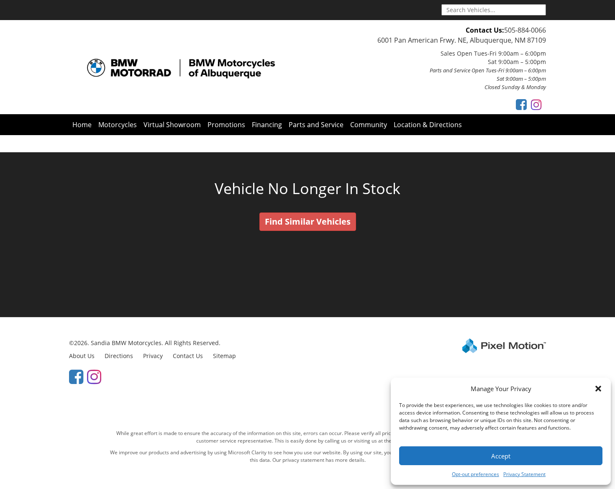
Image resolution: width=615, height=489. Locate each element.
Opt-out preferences (475, 474)
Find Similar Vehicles (308, 221)
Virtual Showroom (172, 124)
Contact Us (188, 356)
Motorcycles (117, 124)
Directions (119, 356)
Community (368, 124)
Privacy (153, 356)
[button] (598, 388)
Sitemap (224, 356)
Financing (267, 124)
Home (82, 124)
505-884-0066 (525, 30)
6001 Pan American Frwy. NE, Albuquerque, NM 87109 (461, 40)
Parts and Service (316, 124)
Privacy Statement (524, 474)
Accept (500, 456)
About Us (82, 356)
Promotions (226, 124)
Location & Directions (428, 124)
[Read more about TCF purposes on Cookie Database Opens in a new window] (521, 104)
